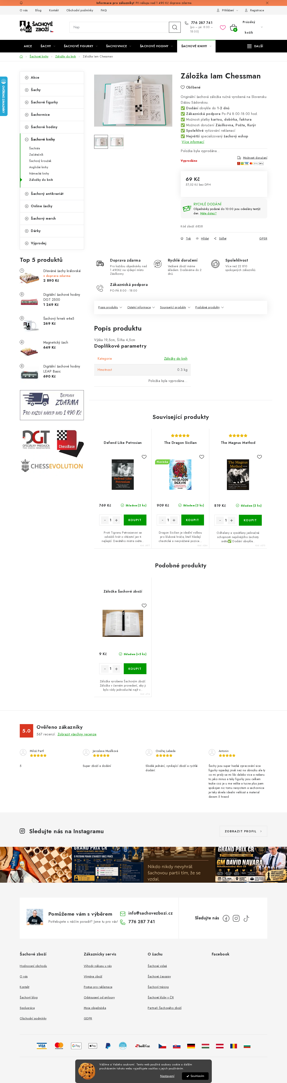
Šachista (34, 148)
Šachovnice (40, 114)
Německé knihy (39, 173)
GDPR (88, 1018)
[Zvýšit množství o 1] (116, 520)
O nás (24, 10)
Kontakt (54, 10)
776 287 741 (201, 23)
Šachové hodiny (44, 127)
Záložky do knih (41, 180)
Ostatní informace (139, 307)
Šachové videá (157, 966)
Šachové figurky (44, 102)
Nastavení (167, 1076)
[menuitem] (28, 46)
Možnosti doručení (255, 158)
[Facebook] (226, 918)
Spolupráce (27, 1008)
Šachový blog (29, 997)
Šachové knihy (43, 139)
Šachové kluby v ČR (161, 997)
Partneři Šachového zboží (165, 1008)
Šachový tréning (158, 987)
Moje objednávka (95, 1008)
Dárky (36, 230)
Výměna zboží (93, 976)
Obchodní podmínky (79, 10)
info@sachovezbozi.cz (150, 913)
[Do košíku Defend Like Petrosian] (135, 520)
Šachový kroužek (40, 161)
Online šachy (41, 206)
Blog (38, 10)
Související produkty (173, 307)
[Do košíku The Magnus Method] (250, 520)
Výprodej (38, 243)
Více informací (193, 141)
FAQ (104, 10)
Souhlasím (197, 1076)
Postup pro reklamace (98, 987)
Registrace (257, 10)
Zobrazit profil (241, 831)
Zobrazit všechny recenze (77, 734)
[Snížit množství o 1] (105, 520)
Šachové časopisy (159, 976)
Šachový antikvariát (47, 193)
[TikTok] (246, 918)
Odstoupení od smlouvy (99, 997)
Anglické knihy (38, 167)
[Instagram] (236, 918)
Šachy (36, 89)
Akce (35, 77)
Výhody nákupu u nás (98, 966)
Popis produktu (108, 307)
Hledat (175, 27)
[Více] (255, 46)
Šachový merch (43, 218)
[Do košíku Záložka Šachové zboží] (135, 668)
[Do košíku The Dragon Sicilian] (192, 520)
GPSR (263, 238)
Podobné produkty (207, 307)
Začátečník (36, 154)
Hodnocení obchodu (33, 966)
